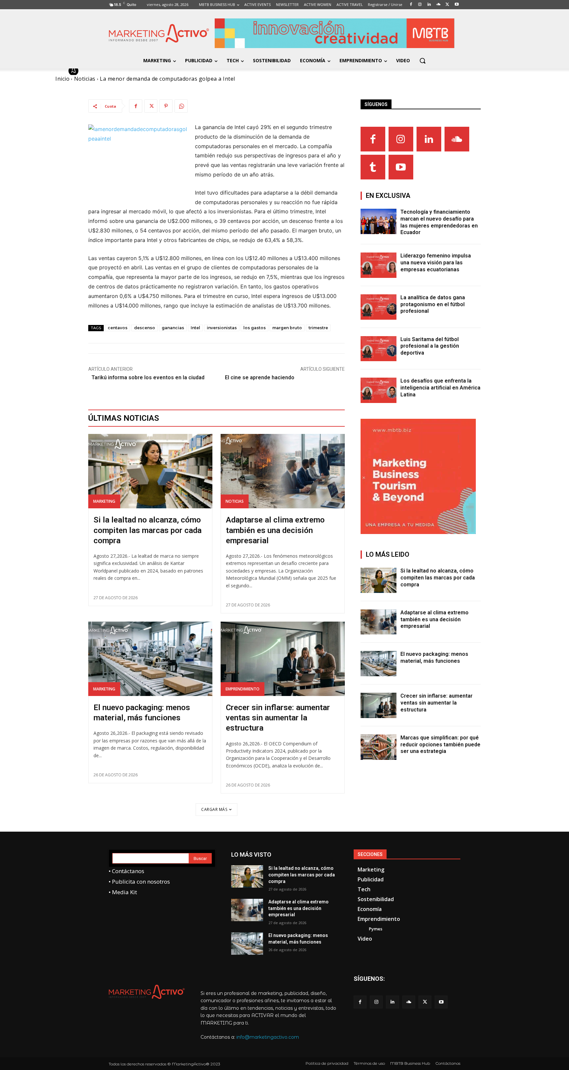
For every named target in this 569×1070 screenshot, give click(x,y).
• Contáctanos (126, 871)
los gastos (254, 327)
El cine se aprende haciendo (260, 377)
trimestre (318, 327)
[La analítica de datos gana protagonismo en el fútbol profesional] (379, 307)
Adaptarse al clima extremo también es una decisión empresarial (275, 530)
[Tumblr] (373, 167)
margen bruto (287, 327)
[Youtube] (401, 167)
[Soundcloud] (457, 139)
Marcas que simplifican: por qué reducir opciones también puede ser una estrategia (440, 745)
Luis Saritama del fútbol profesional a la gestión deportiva (429, 346)
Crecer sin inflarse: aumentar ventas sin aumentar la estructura (278, 718)
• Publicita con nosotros (139, 881)
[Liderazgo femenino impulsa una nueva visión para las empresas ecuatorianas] (379, 265)
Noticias (235, 501)
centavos (117, 327)
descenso (144, 327)
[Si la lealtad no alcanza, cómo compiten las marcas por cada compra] (150, 471)
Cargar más (214, 809)
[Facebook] (135, 106)
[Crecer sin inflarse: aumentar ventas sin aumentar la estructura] (283, 659)
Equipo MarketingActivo (116, 70)
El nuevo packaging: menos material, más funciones (434, 657)
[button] (422, 60)
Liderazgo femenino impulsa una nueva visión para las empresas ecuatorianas (435, 263)
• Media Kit (123, 892)
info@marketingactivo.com (267, 1037)
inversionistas (222, 327)
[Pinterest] (166, 106)
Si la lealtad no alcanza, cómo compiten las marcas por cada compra (148, 530)
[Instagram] (401, 139)
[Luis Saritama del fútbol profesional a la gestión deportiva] (379, 348)
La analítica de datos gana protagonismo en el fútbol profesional (432, 304)
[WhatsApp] (181, 106)
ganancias (173, 327)
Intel (195, 327)
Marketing (104, 501)
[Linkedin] (429, 139)
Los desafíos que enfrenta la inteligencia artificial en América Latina (440, 388)
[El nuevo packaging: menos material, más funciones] (150, 659)
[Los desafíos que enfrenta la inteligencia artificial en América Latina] (379, 390)
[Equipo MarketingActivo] (74, 71)
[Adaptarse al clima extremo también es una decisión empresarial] (283, 471)
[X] (150, 106)
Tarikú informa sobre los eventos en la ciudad (148, 377)
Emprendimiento (242, 689)
